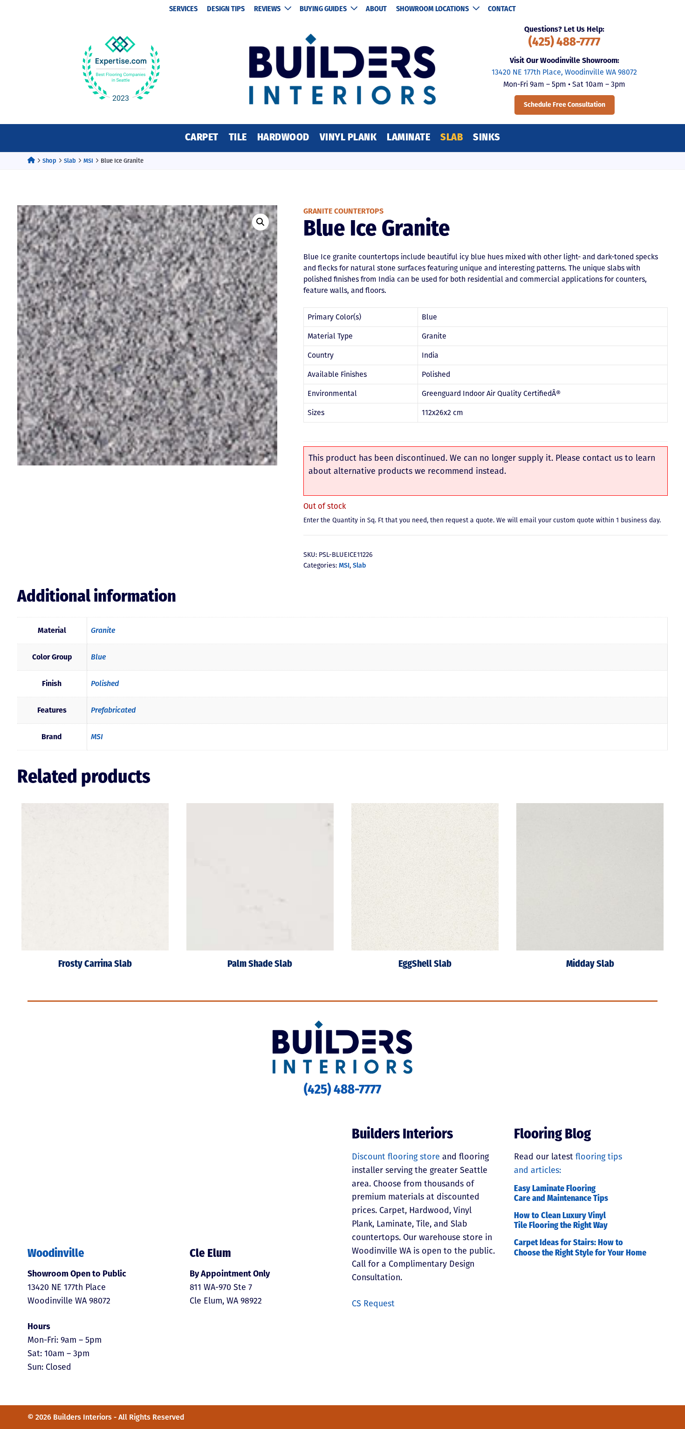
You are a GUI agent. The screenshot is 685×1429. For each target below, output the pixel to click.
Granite (103, 630)
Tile (238, 137)
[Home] (31, 160)
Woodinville (55, 1254)
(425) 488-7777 (564, 42)
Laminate (408, 137)
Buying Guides (323, 9)
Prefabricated (113, 710)
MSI (88, 160)
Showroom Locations (432, 9)
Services (183, 9)
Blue (98, 656)
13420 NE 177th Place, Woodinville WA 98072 (564, 72)
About (376, 9)
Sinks (486, 137)
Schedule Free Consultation (564, 105)
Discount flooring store (396, 1157)
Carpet (202, 137)
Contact (502, 9)
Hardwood (283, 137)
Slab (451, 137)
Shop (49, 160)
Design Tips (226, 9)
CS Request (373, 1303)
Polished (105, 683)
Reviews (267, 9)
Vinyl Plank (348, 137)
